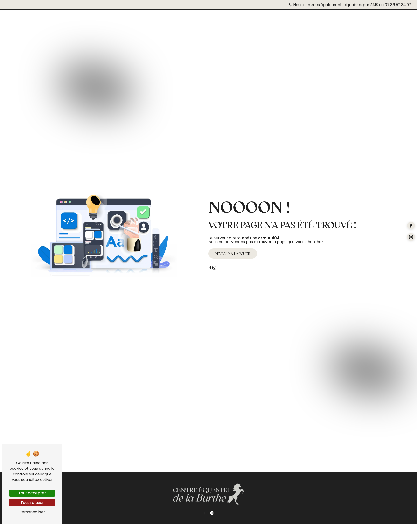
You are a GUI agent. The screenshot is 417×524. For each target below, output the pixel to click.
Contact (369, 17)
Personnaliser (32, 512)
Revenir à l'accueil (233, 253)
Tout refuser (32, 502)
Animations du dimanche (173, 17)
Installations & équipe (257, 17)
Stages (108, 17)
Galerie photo (340, 17)
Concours (132, 17)
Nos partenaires (302, 17)
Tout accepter (32, 493)
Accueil (46, 17)
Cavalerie (215, 17)
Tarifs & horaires (77, 17)
